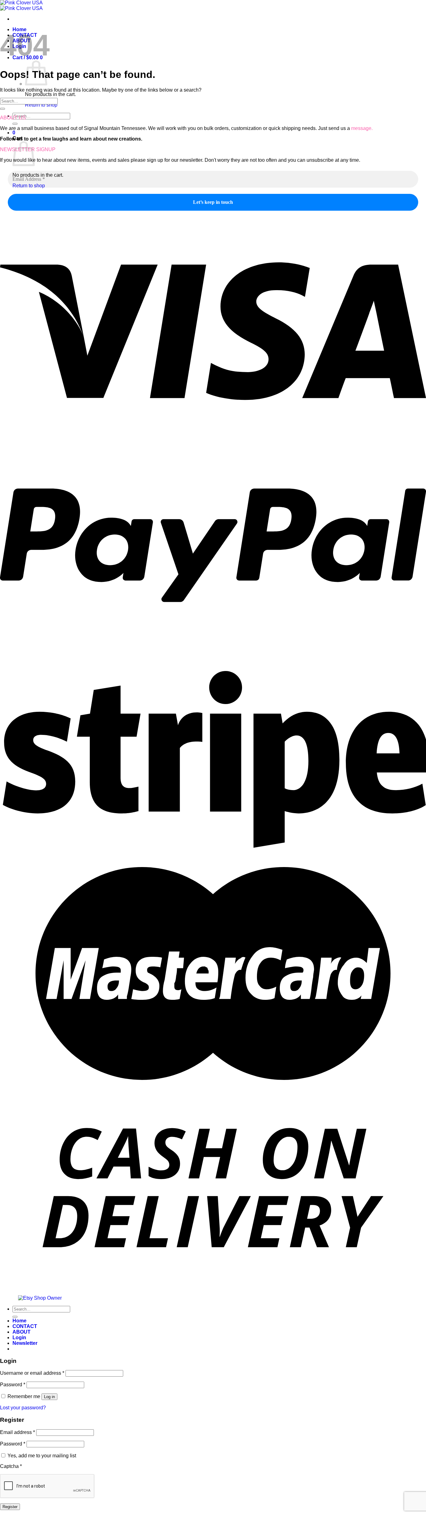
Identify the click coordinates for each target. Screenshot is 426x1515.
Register (9, 1506)
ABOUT (21, 1332)
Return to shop (41, 105)
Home (19, 1320)
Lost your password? (23, 1407)
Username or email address (32, 1373)
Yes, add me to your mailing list (41, 1455)
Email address (17, 1432)
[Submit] (14, 124)
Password (12, 1384)
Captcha (11, 1466)
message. (362, 128)
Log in (49, 1396)
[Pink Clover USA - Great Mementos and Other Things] (21, 5)
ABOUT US (13, 117)
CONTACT (24, 1326)
